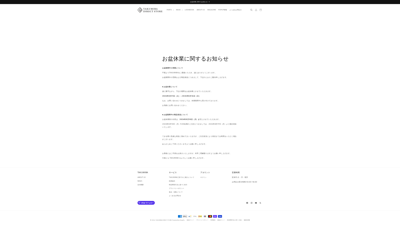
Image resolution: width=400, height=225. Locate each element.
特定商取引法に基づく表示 (178, 185)
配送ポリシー (221, 220)
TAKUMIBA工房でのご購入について (181, 177)
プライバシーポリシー (176, 188)
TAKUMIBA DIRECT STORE (164, 220)
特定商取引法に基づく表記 (234, 220)
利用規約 (172, 181)
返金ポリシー (190, 220)
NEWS (140, 181)
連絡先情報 (247, 220)
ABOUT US (142, 177)
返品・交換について (176, 192)
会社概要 (141, 185)
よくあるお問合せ (175, 196)
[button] (170, 10)
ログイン (203, 177)
